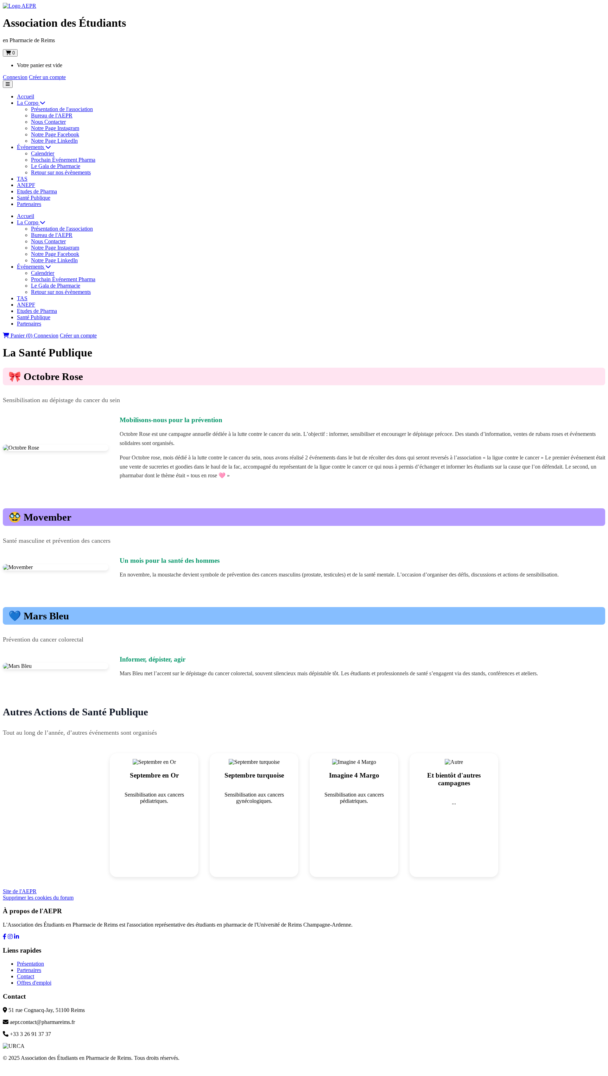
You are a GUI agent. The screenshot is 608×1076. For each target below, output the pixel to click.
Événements (31, 147)
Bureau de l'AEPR (51, 115)
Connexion (15, 77)
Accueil (25, 96)
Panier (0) (21, 336)
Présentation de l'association (62, 109)
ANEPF (26, 185)
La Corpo (28, 103)
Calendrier (42, 153)
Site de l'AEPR (20, 891)
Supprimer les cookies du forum (38, 898)
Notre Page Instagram (55, 128)
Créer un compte (47, 77)
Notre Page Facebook (55, 134)
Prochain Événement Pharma (63, 160)
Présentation (30, 964)
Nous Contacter (48, 122)
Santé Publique (33, 198)
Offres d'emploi (34, 983)
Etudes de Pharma (37, 191)
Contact (25, 976)
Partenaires (29, 204)
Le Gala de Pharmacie (55, 166)
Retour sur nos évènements (61, 172)
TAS (22, 179)
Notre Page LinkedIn (54, 141)
